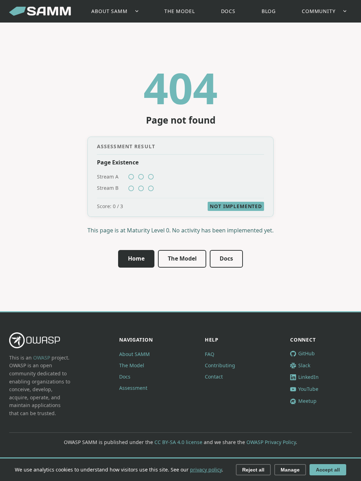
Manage (290, 470)
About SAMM (109, 11)
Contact (214, 376)
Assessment (133, 388)
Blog (269, 11)
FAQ (209, 354)
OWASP (41, 357)
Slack (304, 365)
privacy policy (206, 469)
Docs (228, 11)
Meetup (307, 401)
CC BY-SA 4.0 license (178, 442)
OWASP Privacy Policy (271, 442)
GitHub (306, 353)
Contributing (220, 365)
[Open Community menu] (346, 11)
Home (136, 258)
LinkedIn (308, 377)
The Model (179, 11)
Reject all (253, 470)
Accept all (328, 470)
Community (319, 11)
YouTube (308, 389)
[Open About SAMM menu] (138, 11)
